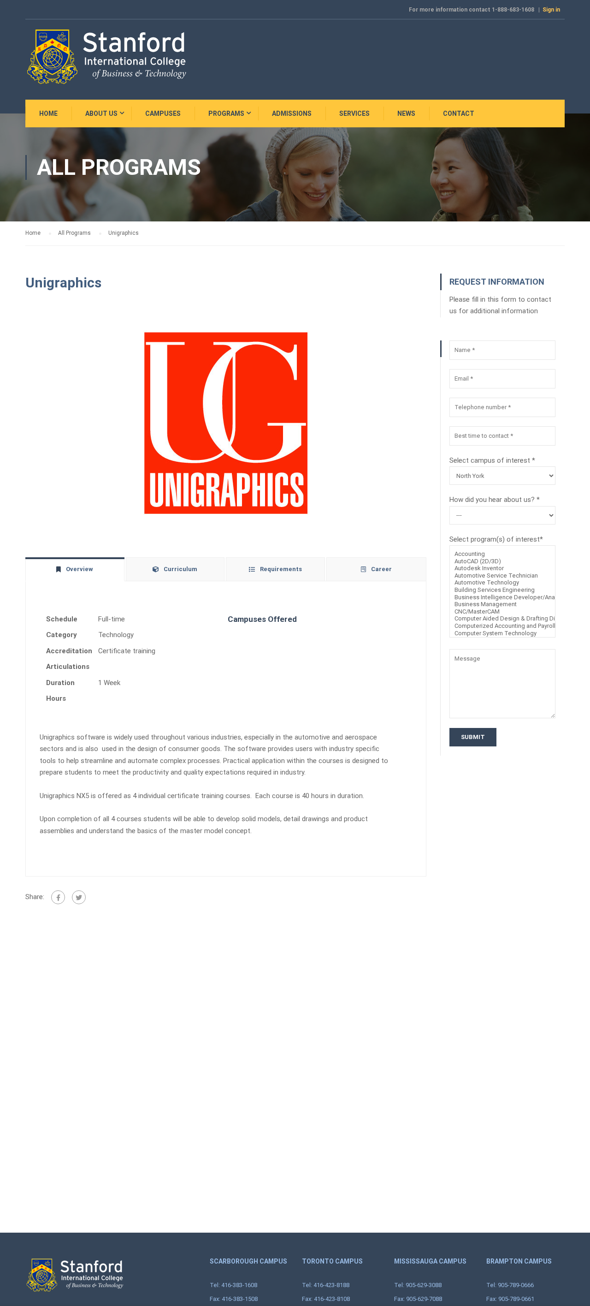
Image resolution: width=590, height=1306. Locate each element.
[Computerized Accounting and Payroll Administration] (502, 626)
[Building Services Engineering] (502, 590)
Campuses (163, 113)
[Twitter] (79, 897)
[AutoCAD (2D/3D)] (502, 561)
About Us (101, 113)
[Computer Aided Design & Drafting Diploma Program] (502, 618)
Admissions (292, 113)
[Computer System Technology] (502, 633)
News (406, 113)
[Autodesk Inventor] (502, 568)
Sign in (551, 9)
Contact (458, 113)
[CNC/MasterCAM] (502, 611)
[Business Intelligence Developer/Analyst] (502, 597)
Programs (226, 113)
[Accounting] (502, 554)
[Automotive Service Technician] (502, 575)
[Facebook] (58, 897)
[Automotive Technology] (502, 582)
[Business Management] (502, 604)
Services (354, 113)
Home (48, 113)
